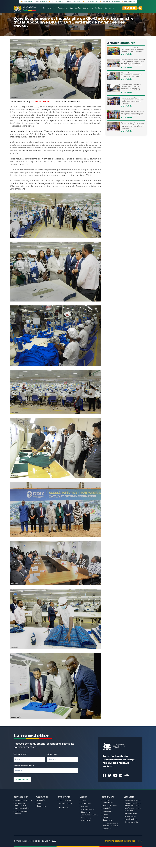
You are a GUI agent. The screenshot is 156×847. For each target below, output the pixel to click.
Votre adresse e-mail (24, 766)
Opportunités (64, 797)
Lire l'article (127, 54)
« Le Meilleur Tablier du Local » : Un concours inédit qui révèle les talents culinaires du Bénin (133, 113)
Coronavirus (108, 797)
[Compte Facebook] (125, 8)
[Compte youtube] (131, 8)
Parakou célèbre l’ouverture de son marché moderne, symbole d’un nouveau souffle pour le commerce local (132, 125)
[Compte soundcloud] (126, 775)
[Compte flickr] (134, 8)
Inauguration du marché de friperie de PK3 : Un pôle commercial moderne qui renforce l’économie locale (131, 87)
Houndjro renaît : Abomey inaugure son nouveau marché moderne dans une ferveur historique (132, 100)
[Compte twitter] (128, 8)
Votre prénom (20, 754)
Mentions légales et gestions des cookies (123, 841)
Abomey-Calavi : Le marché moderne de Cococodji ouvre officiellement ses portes (131, 74)
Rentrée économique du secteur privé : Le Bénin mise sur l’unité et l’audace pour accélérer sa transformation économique (133, 62)
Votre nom (52, 754)
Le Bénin (83, 797)
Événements (63, 808)
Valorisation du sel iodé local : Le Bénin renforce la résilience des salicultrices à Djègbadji (132, 49)
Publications (42, 797)
